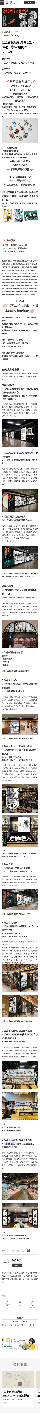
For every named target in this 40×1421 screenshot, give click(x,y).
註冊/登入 (29, 3)
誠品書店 (16, 1260)
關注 (17, 1265)
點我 (17, 353)
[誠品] (13, 2)
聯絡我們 (20, 1318)
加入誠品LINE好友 (20, 1321)
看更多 (21, 353)
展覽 (3, 1296)
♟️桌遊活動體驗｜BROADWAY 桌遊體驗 (16, 1393)
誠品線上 (21, 97)
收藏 (7, 36)
